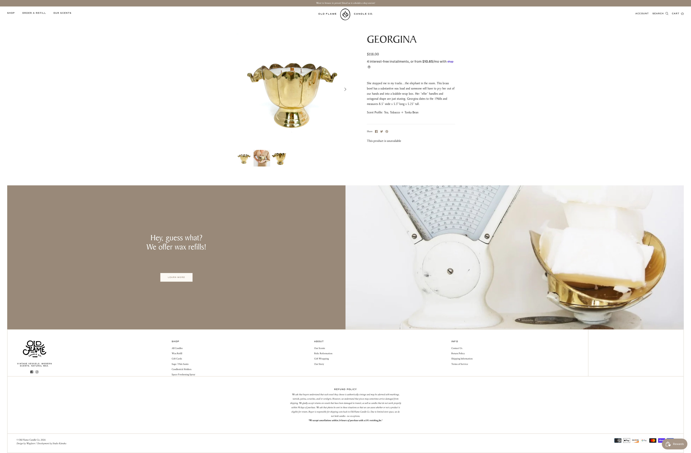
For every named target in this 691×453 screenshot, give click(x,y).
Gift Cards (177, 358)
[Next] (345, 89)
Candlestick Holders (181, 369)
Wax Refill (177, 353)
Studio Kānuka (59, 443)
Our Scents (62, 13)
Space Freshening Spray (183, 374)
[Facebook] (31, 372)
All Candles (177, 348)
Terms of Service (459, 364)
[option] (292, 89)
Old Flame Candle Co (29, 439)
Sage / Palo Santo (180, 364)
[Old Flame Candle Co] (345, 14)
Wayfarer (30, 443)
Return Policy (458, 353)
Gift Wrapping (321, 358)
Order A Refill (34, 13)
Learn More (176, 277)
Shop (11, 13)
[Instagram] (37, 372)
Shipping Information (462, 358)
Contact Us (456, 348)
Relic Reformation (323, 353)
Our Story (319, 364)
